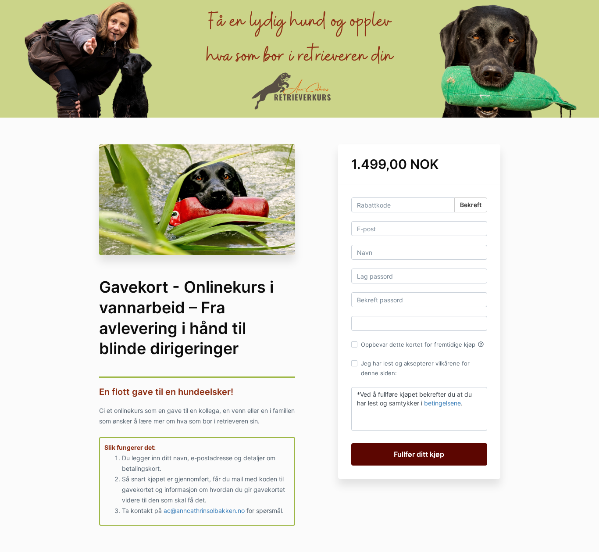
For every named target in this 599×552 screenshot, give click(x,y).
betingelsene (442, 403)
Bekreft (470, 204)
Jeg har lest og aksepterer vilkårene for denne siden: (415, 368)
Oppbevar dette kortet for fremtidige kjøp (422, 344)
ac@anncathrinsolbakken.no (204, 510)
